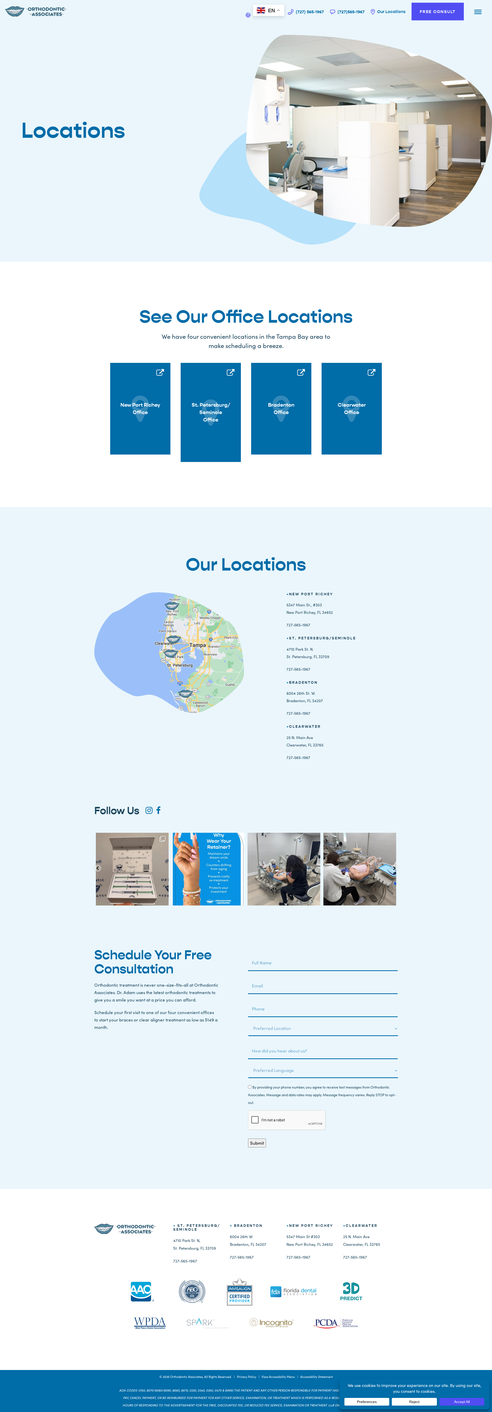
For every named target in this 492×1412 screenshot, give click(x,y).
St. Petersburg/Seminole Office (211, 412)
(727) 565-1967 (309, 11)
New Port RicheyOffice (140, 409)
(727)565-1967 (350, 11)
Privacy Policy (246, 1377)
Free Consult (438, 11)
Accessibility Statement (316, 1377)
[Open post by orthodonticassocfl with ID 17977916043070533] (359, 869)
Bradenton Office (281, 409)
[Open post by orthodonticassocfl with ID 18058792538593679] (208, 869)
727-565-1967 (298, 624)
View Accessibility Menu (278, 1377)
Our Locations (390, 11)
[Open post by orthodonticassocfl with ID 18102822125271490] (132, 869)
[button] (97, 868)
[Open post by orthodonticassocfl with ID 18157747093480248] (284, 869)
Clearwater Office (352, 409)
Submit (257, 1143)
